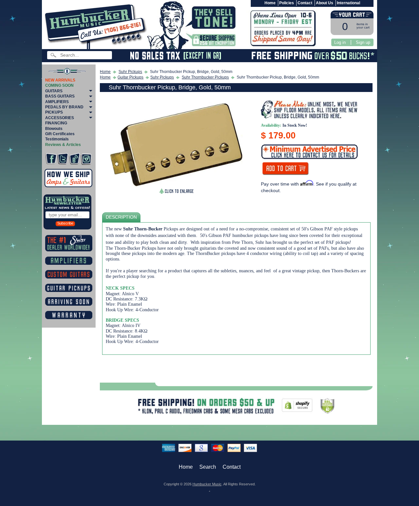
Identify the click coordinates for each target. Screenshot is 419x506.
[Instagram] (86, 159)
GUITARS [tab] (54, 91)
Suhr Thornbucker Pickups (205, 77)
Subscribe (65, 223)
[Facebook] (51, 159)
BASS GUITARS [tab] (60, 96)
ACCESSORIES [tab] (59, 118)
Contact (305, 3)
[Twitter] (62, 159)
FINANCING (56, 123)
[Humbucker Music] (97, 25)
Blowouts (54, 128)
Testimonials (57, 139)
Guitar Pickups (130, 77)
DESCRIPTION (121, 217)
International (348, 3)
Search (207, 467)
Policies (286, 3)
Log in (340, 42)
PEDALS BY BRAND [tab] (64, 107)
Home (270, 3)
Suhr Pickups (130, 72)
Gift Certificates (60, 134)
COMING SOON (59, 85)
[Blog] (74, 159)
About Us (324, 3)
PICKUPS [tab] (54, 112)
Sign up (363, 42)
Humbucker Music (207, 484)
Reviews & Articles (63, 144)
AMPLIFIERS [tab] (57, 101)
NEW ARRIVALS (60, 80)
